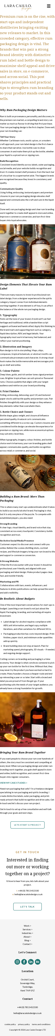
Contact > (27, 944)
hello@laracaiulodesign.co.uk (28, 1013)
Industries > (27, 933)
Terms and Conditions (41, 1024)
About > (27, 936)
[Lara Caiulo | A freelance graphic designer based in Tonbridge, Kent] (18, 7)
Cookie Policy (10, 1024)
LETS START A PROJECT (27, 825)
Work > (27, 925)
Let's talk (27, 906)
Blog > (27, 940)
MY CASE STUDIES (16, 782)
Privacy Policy (24, 1024)
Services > (27, 929)
